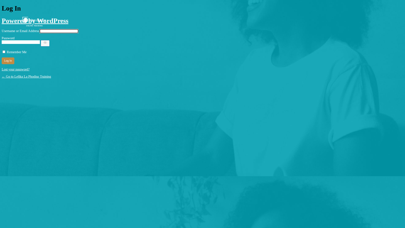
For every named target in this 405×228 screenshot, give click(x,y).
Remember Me (17, 52)
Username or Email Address (20, 31)
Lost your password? (16, 69)
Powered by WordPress (35, 20)
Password (8, 38)
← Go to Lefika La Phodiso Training (26, 76)
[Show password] (45, 43)
